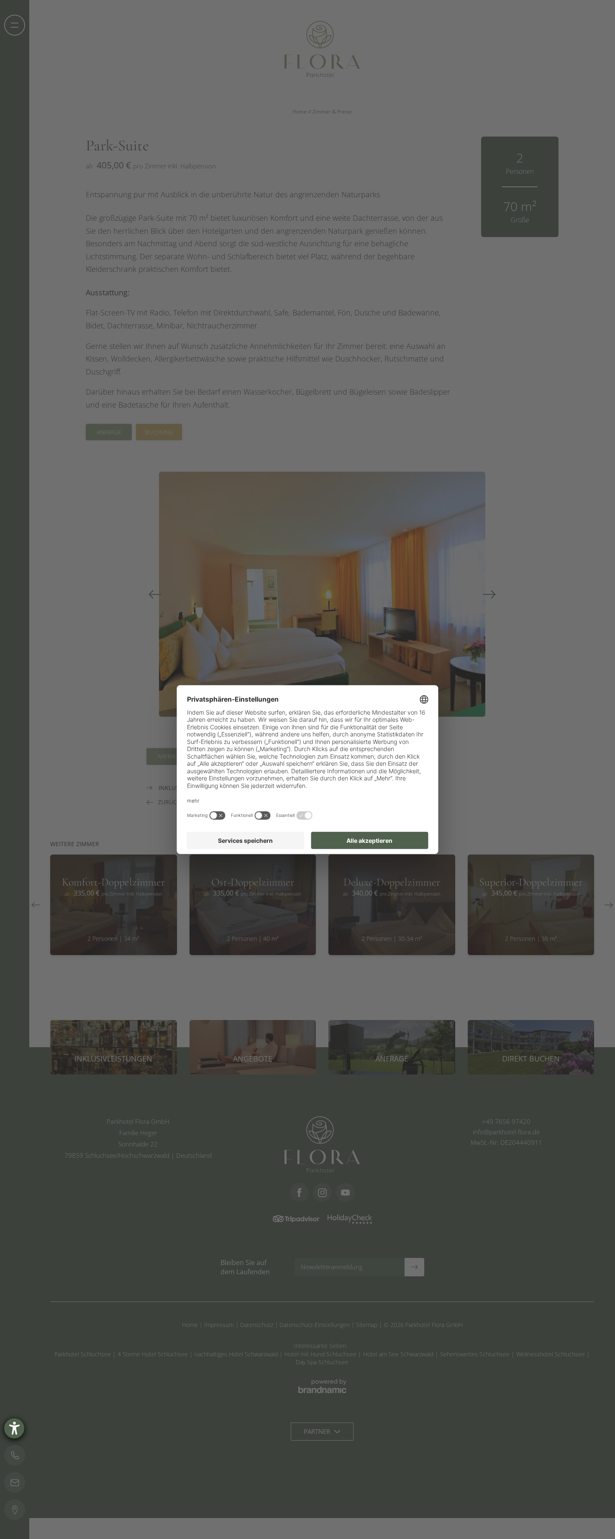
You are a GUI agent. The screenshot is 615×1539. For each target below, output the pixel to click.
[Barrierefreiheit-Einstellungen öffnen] (14, 1428)
